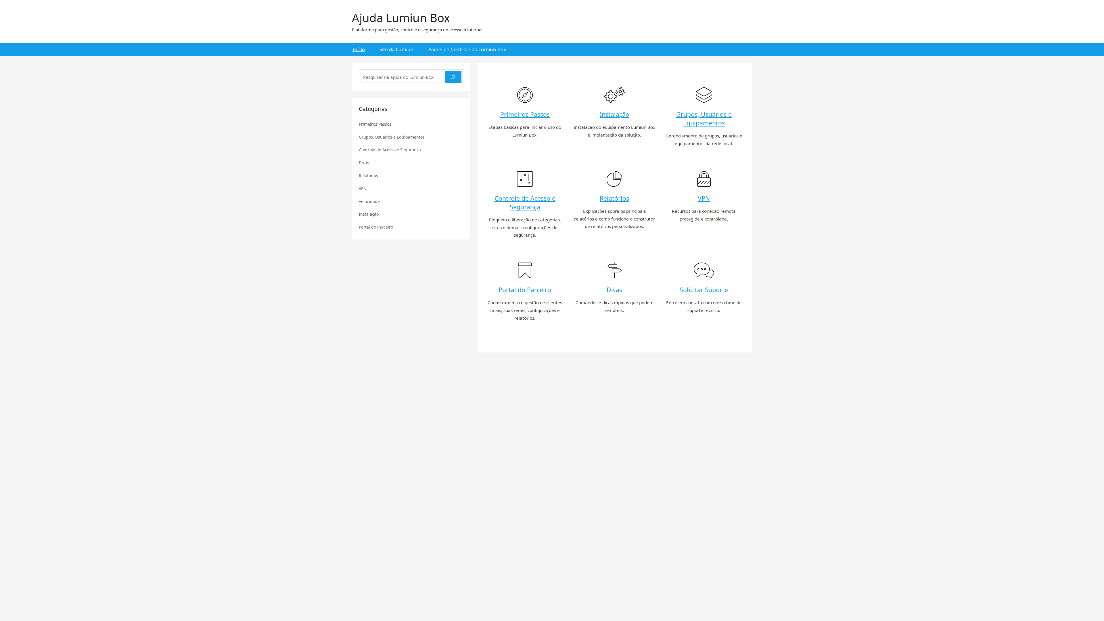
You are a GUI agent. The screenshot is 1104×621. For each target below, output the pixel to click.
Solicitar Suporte (704, 289)
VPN (704, 198)
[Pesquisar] (453, 77)
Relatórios (614, 198)
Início (358, 49)
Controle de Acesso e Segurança (524, 202)
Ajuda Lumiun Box (401, 18)
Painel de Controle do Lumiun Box (467, 49)
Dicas (614, 289)
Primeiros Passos (525, 114)
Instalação (614, 114)
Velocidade (369, 201)
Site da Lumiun (396, 49)
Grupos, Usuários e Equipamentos (704, 118)
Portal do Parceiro (525, 289)
